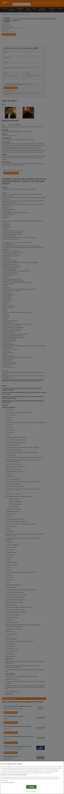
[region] (32, 777)
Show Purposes (31, 791)
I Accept (31, 787)
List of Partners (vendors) (7, 782)
